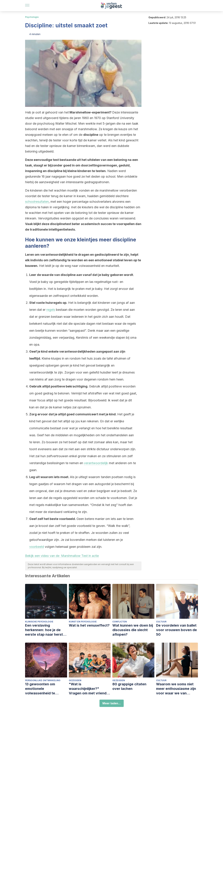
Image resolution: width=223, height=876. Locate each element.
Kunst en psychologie (83, 621)
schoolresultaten (37, 201)
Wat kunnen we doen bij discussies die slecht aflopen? (132, 630)
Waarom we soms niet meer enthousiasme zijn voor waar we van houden (176, 688)
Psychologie (32, 17)
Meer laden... (111, 703)
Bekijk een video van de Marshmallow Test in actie (62, 556)
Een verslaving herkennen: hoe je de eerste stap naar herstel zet (45, 630)
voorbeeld (36, 547)
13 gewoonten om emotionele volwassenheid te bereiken (40, 688)
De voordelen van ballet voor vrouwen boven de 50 (176, 630)
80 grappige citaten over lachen (129, 686)
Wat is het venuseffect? (89, 625)
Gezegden (75, 680)
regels (50, 309)
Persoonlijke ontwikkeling (42, 680)
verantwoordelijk (96, 463)
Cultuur (161, 621)
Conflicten (119, 621)
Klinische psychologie (39, 621)
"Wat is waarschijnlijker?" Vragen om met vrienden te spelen (90, 688)
